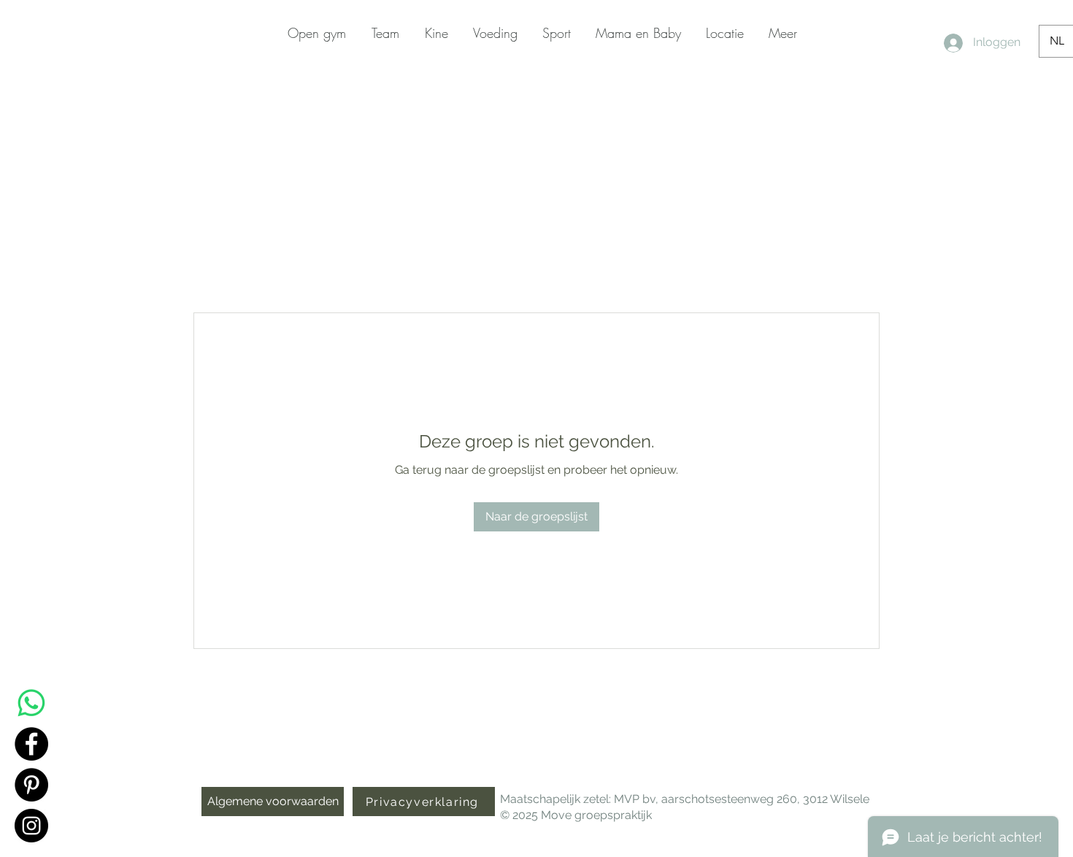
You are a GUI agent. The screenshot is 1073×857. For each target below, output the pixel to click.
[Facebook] (31, 744)
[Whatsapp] (31, 703)
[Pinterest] (31, 785)
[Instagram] (31, 825)
